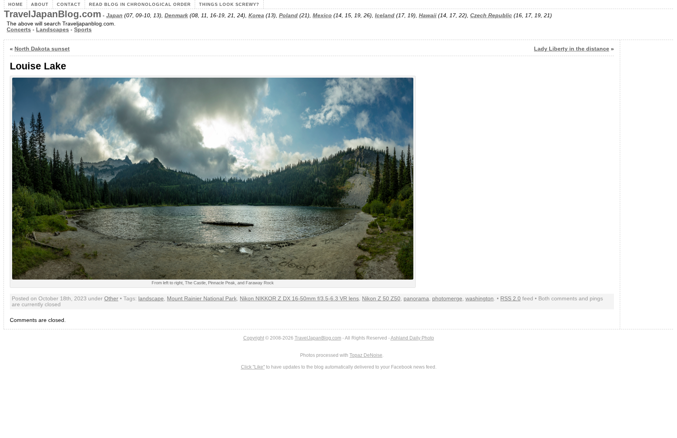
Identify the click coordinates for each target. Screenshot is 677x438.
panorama (416, 299)
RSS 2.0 (510, 299)
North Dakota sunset (42, 49)
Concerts (19, 30)
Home (15, 4)
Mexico (322, 15)
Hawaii (427, 15)
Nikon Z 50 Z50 (381, 299)
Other (111, 299)
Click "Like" (253, 367)
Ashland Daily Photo (412, 338)
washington (479, 299)
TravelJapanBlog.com (52, 14)
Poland (288, 15)
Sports (83, 30)
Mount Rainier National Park (202, 299)
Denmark (176, 15)
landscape (151, 299)
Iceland (385, 15)
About (40, 4)
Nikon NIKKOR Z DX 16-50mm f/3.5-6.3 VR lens (299, 299)
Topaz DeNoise (365, 355)
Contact (69, 4)
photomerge (447, 299)
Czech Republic (491, 15)
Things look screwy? (229, 4)
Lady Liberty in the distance (571, 49)
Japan (114, 15)
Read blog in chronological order (140, 4)
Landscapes (52, 30)
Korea (256, 15)
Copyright (253, 338)
